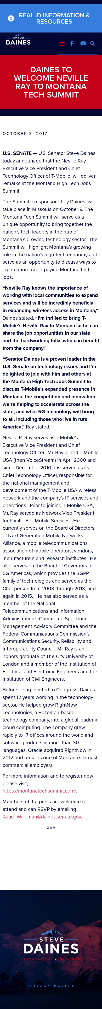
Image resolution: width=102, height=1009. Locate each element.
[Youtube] (83, 43)
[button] (62, 43)
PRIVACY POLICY (51, 985)
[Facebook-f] (71, 43)
